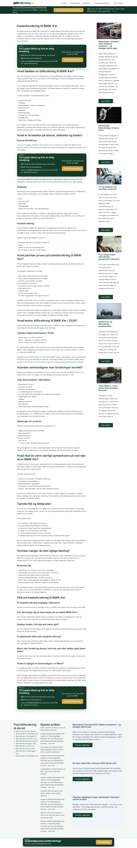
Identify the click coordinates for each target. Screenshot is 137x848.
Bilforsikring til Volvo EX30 (25, 748)
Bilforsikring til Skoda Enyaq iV (27, 741)
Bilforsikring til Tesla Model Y (26, 731)
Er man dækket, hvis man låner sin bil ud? (108, 188)
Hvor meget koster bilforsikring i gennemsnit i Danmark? (109, 257)
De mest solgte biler (82, 745)
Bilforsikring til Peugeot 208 (26, 744)
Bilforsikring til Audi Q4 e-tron (26, 739)
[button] (91, 3)
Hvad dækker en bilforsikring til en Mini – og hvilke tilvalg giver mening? (53, 771)
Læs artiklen (105, 101)
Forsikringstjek (75, 3)
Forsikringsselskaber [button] (102, 3)
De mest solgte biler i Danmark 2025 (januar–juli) (94, 763)
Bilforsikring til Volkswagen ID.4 (27, 734)
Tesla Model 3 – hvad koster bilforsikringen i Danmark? (109, 388)
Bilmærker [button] (86, 3)
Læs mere (51, 743)
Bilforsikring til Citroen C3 (25, 746)
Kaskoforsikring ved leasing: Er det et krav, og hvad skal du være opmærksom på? (52, 815)
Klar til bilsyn (118, 3)
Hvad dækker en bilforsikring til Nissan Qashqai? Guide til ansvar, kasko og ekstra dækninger (52, 749)
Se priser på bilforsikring (72, 60)
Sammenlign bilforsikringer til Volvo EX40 (109, 128)
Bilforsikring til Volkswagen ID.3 (27, 756)
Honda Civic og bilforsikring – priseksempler (105, 324)
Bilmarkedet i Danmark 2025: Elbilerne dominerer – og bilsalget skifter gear (109, 44)
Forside (64, 3)
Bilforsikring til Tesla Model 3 (26, 736)
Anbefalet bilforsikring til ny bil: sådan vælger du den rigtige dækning (52, 793)
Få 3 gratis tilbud (104, 842)
